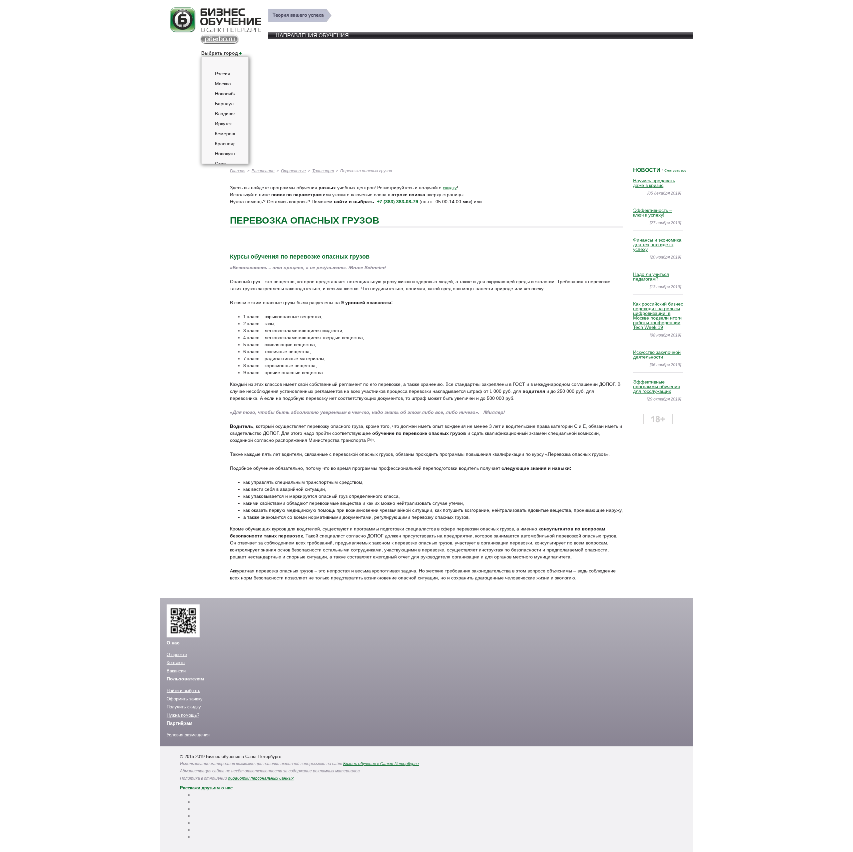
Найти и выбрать (183, 690)
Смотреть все (675, 170)
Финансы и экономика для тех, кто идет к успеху (657, 244)
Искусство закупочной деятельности (657, 355)
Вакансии (176, 670)
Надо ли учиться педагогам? (651, 277)
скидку (450, 187)
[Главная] (215, 42)
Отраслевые (293, 171)
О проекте (177, 654)
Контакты (176, 662)
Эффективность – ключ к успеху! (652, 213)
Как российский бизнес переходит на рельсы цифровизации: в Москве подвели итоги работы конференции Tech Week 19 (658, 315)
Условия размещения (188, 734)
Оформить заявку (185, 698)
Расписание (263, 171)
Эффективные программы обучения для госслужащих (656, 386)
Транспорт (323, 171)
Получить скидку (184, 706)
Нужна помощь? (183, 715)
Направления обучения (312, 35)
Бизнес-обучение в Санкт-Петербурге (381, 763)
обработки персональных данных (261, 778)
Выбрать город (219, 53)
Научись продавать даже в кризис (654, 183)
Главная (237, 171)
